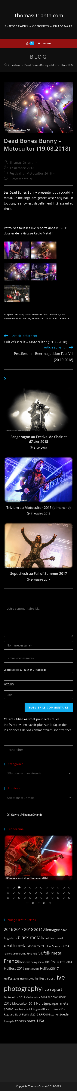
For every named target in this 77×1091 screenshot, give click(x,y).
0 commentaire (21, 179)
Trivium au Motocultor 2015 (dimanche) (38, 507)
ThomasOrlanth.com (38, 15)
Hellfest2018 (11, 978)
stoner (54, 1014)
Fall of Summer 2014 (56, 946)
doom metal (36, 946)
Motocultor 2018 (39, 173)
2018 (21, 314)
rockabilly (62, 318)
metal (26, 318)
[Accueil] (5, 65)
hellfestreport (45, 978)
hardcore (25, 962)
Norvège (42, 1003)
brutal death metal (52, 938)
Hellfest (50, 962)
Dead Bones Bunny (37, 314)
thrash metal (25, 1020)
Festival (15, 173)
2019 (38, 929)
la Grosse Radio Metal (35, 233)
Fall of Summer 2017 (15, 953)
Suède (63, 1014)
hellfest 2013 (64, 962)
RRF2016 (44, 1014)
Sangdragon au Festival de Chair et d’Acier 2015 (38, 439)
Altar (64, 930)
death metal (16, 945)
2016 (8, 929)
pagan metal (59, 1003)
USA (40, 1020)
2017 (18, 929)
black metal (30, 937)
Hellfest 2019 (27, 978)
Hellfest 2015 (14, 968)
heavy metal (37, 962)
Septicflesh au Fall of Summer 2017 (38, 573)
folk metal (52, 953)
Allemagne (51, 929)
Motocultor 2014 (36, 997)
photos (8, 1009)
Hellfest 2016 (32, 968)
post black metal (23, 1009)
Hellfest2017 (49, 968)
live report (52, 989)
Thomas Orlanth (22, 162)
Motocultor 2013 (14, 997)
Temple (9, 1021)
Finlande (32, 953)
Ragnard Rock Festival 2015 (49, 1009)
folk (40, 953)
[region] (38, 872)
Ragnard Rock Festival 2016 (21, 1014)
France (54, 314)
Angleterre (10, 938)
